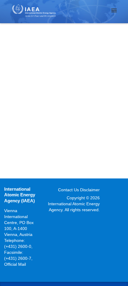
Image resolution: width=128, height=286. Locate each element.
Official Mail (15, 264)
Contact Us (68, 189)
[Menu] (114, 10)
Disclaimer (90, 189)
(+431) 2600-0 (17, 246)
